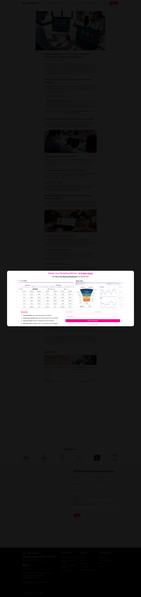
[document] (70, 298)
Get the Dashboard (93, 320)
